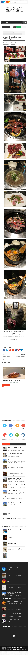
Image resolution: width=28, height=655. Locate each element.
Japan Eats (10, 32)
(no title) (5, 496)
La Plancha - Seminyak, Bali (14, 490)
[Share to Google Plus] (7, 377)
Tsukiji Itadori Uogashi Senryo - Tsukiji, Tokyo (14, 380)
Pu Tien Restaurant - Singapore (15, 548)
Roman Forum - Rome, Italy (14, 459)
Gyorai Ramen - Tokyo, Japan (20, 26)
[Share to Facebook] (4, 377)
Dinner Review (7, 44)
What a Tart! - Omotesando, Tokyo (14, 601)
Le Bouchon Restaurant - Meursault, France (14, 542)
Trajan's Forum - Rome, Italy (14, 478)
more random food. (12, 554)
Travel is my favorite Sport (17, 647)
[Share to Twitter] (5, 377)
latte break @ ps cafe (11, 573)
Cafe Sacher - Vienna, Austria (13, 607)
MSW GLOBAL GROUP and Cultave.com (18, 649)
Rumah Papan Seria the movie (13, 586)
